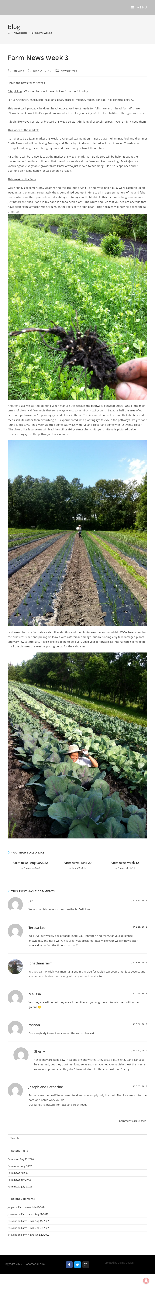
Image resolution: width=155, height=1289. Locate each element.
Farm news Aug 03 (18, 1172)
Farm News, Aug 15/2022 (35, 1221)
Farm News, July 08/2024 (31, 1207)
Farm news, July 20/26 (20, 1186)
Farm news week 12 (125, 863)
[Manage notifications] (146, 1281)
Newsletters (69, 71)
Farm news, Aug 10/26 (20, 1166)
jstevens (18, 71)
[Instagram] (85, 1264)
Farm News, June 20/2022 (35, 1234)
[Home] (9, 32)
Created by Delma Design (119, 1262)
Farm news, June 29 (77, 863)
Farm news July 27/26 (19, 1179)
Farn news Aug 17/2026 (21, 1159)
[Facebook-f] (69, 1264)
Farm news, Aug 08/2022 (30, 863)
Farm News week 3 (41, 32)
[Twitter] (77, 1264)
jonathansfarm (41, 963)
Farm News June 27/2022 (35, 1228)
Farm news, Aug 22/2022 (34, 1214)
